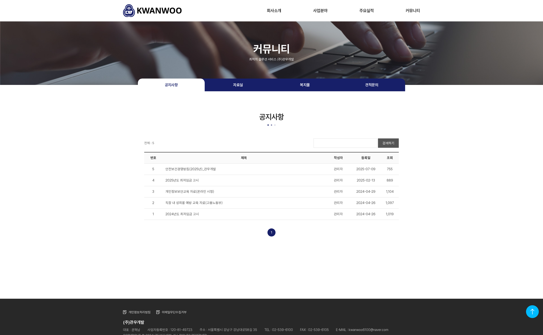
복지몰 (305, 85)
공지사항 (171, 85)
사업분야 (320, 10)
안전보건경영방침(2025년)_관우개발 (190, 169)
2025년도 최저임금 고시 (182, 180)
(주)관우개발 (152, 10)
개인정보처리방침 (140, 312)
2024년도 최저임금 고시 (182, 214)
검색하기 (388, 143)
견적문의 (371, 85)
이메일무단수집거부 (174, 312)
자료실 (238, 85)
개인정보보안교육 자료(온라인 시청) (189, 192)
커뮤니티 (413, 10)
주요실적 (366, 10)
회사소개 (274, 10)
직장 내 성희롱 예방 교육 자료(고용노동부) (194, 203)
